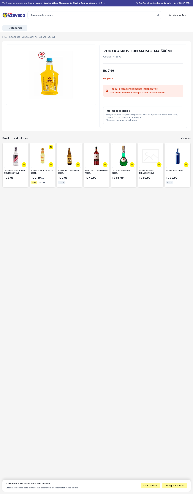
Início (4, 37)
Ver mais (186, 138)
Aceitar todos (150, 485)
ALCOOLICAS (14, 37)
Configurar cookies (175, 485)
